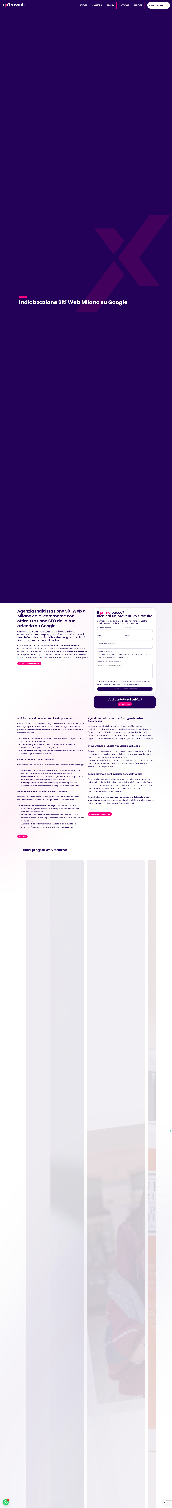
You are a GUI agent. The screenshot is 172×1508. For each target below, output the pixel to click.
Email (127, 635)
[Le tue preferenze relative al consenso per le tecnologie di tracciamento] (170, 1131)
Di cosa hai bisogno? (105, 651)
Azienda (128, 627)
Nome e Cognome (104, 627)
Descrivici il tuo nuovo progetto (109, 662)
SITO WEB (102, 655)
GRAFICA (110, 5)
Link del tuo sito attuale (106, 643)
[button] (159, 5)
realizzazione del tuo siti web (137, 760)
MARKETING (97, 5)
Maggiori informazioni (131, 684)
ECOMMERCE (112, 655)
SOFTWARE (124, 5)
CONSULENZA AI (122, 658)
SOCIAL (148, 655)
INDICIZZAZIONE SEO (126, 655)
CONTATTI (138, 5)
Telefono (100, 635)
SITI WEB (83, 5)
